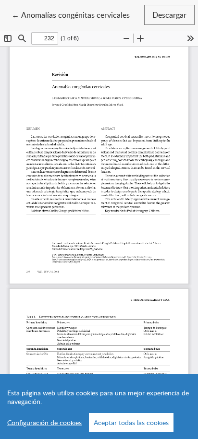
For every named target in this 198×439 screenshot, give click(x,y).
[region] (99, 406)
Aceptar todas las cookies (131, 422)
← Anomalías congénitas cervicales (71, 14)
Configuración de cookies (44, 422)
